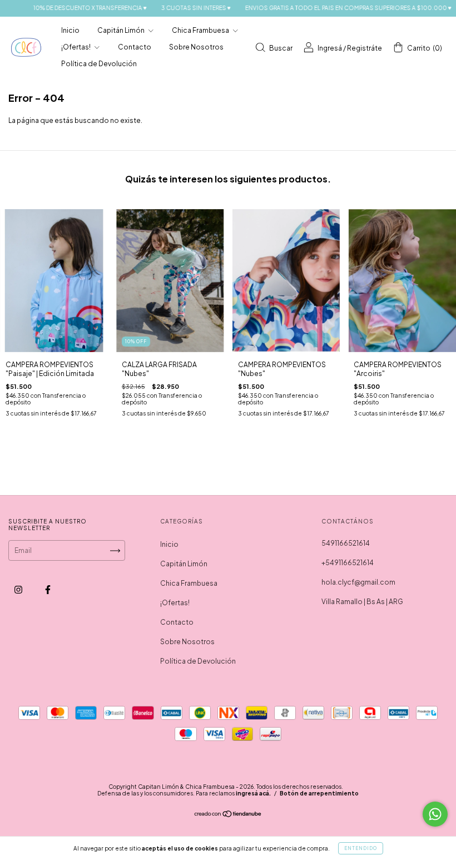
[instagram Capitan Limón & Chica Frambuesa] (18, 590)
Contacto (134, 47)
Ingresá (330, 48)
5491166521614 (345, 543)
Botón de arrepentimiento (319, 793)
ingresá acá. (253, 793)
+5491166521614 (347, 562)
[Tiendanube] (228, 815)
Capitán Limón (121, 30)
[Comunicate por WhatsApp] (435, 814)
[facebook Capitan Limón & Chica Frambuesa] (48, 590)
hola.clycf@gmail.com (358, 582)
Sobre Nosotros (196, 47)
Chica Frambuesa (201, 30)
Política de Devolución (99, 64)
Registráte (364, 48)
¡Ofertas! (76, 47)
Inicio (70, 30)
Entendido (360, 848)
